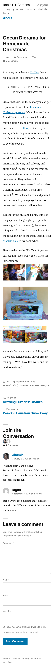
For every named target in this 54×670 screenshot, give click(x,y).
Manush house (11, 241)
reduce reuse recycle (39, 385)
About (7, 18)
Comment (8, 543)
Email (5, 595)
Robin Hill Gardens (16, 5)
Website (7, 611)
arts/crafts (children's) (17, 385)
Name (6, 580)
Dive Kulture (20, 128)
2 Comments (12, 61)
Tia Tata (34, 72)
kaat (8, 57)
